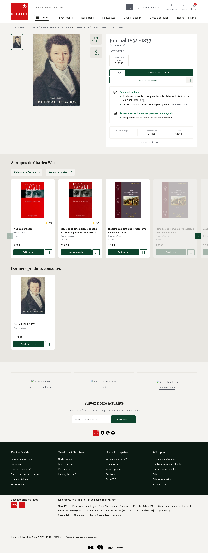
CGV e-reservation (162, 479)
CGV (155, 474)
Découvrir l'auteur (58, 172)
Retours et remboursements (26, 474)
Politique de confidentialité (167, 463)
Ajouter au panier (76, 252)
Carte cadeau (65, 458)
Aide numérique (19, 479)
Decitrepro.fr (113, 474)
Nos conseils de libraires (41, 386)
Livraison (16, 463)
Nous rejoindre (113, 469)
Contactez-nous (167, 387)
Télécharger (28, 252)
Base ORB (111, 479)
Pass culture (65, 469)
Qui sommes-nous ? (116, 458)
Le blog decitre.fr (67, 474)
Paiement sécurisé (21, 469)
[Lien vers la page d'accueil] (19, 11)
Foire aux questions (21, 458)
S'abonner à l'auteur (24, 172)
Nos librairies (113, 463)
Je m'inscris (123, 419)
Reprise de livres (67, 463)
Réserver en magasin (147, 80)
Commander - (159, 72)
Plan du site (159, 484)
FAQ (104, 386)
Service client (18, 484)
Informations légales (164, 458)
